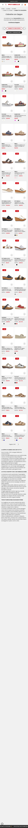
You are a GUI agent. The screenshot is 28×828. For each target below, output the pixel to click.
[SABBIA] (2, 61)
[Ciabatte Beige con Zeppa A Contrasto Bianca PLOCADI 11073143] (7, 103)
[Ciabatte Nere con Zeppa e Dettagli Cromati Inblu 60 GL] (7, 161)
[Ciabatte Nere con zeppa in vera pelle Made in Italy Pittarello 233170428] (7, 277)
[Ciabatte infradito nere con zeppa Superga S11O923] (7, 307)
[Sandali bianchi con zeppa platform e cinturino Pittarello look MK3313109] (7, 190)
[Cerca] (5, 4)
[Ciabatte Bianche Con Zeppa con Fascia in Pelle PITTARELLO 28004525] (20, 248)
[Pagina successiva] (18, 444)
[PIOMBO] (2, 265)
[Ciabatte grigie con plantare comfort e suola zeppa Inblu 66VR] (7, 44)
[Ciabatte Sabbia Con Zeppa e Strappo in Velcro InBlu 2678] (20, 133)
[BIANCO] (17, 61)
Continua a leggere (14, 22)
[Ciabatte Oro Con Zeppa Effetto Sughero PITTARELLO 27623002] (20, 218)
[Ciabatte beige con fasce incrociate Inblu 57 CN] (20, 395)
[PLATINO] (17, 178)
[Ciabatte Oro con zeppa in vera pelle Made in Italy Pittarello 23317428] (20, 190)
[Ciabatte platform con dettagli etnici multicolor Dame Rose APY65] (20, 103)
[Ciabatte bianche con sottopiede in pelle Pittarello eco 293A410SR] (7, 248)
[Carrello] (25, 4)
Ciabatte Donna (8, 10)
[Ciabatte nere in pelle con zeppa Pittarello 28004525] (7, 218)
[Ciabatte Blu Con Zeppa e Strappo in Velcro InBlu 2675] (7, 133)
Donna (8, 9)
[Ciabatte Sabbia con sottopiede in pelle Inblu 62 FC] (20, 423)
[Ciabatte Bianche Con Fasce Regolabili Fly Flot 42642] (20, 366)
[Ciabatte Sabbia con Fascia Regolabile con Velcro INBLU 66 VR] (7, 336)
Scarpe (14, 9)
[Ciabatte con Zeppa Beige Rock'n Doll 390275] (20, 336)
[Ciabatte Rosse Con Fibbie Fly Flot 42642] (20, 307)
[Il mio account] (22, 4)
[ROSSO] (17, 324)
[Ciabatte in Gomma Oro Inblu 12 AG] (20, 161)
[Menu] (2, 4)
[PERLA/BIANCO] (17, 91)
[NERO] (18, 61)
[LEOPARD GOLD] (6, 265)
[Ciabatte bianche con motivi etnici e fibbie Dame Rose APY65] (7, 74)
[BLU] (4, 440)
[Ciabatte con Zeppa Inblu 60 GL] (7, 366)
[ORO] (17, 235)
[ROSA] (15, 178)
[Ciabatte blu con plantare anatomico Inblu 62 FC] (7, 423)
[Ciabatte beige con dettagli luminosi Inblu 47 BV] (7, 395)
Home (3, 9)
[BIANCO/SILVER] (4, 265)
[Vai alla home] (14, 4)
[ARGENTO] (4, 61)
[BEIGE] (20, 61)
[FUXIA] (15, 61)
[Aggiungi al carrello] (12, 52)
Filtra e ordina (14, 32)
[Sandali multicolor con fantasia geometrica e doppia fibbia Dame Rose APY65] (20, 44)
